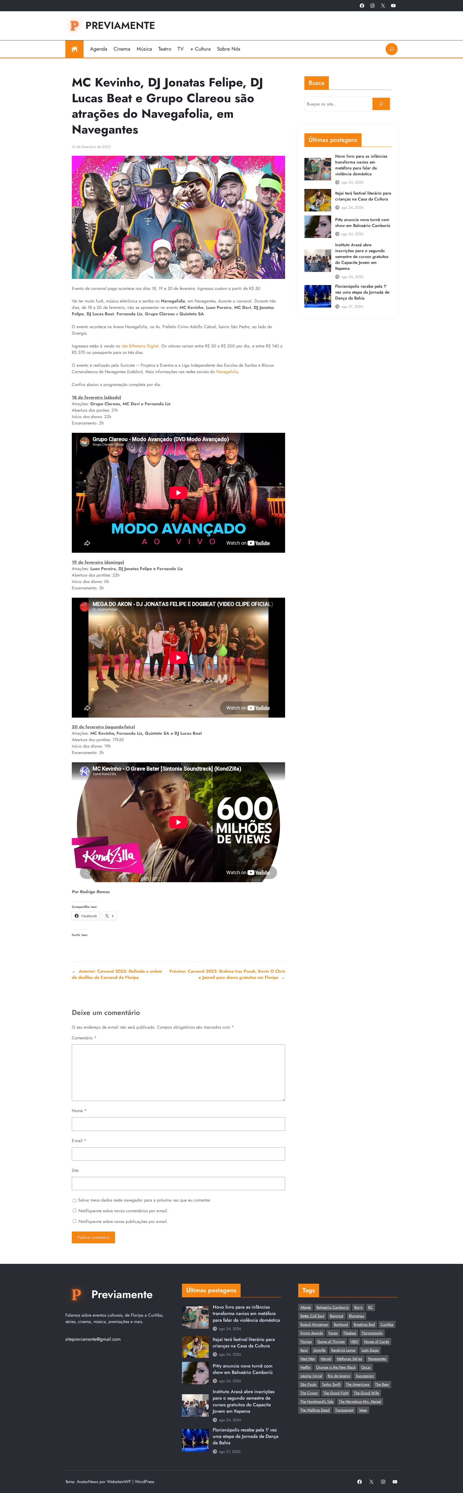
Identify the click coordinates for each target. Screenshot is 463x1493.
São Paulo (308, 1384)
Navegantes (377, 1358)
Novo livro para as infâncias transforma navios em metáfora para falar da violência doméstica (361, 165)
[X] (383, 5)
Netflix (305, 1367)
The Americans (357, 1384)
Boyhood (341, 1324)
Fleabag (349, 1333)
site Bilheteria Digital (140, 346)
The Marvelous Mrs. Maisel (360, 1401)
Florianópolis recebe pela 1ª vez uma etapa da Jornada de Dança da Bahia (362, 292)
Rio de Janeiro (339, 1375)
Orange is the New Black (336, 1367)
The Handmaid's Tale (316, 1401)
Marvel (326, 1358)
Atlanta (305, 1307)
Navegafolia (227, 372)
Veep (363, 1410)
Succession (365, 1375)
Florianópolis (372, 1333)
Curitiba (386, 1324)
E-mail (79, 1141)
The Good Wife (366, 1393)
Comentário (84, 1038)
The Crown (309, 1393)
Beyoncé (336, 1315)
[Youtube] (393, 5)
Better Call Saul (312, 1315)
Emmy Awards (311, 1333)
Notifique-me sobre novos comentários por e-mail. (123, 1211)
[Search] (381, 104)
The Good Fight (335, 1393)
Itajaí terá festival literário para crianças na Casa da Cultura (363, 196)
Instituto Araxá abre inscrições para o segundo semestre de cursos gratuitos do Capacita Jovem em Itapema (362, 256)
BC (370, 1307)
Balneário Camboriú (332, 1307)
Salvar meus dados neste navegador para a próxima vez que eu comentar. (144, 1200)
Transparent (344, 1410)
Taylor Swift (331, 1384)
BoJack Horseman (314, 1324)
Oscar (366, 1367)
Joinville (319, 1350)
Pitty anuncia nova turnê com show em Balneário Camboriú (362, 223)
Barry (358, 1307)
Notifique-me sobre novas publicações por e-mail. (123, 1221)
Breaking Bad (364, 1324)
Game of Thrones (331, 1341)
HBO (354, 1341)
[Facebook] (362, 5)
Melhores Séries (349, 1358)
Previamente (120, 25)
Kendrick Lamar (343, 1350)
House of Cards (376, 1341)
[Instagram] (372, 5)
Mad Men (307, 1358)
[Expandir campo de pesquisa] (392, 49)
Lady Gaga (370, 1350)
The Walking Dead (315, 1410)
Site (75, 1170)
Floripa (306, 1341)
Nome (79, 1111)
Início (74, 49)
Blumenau (356, 1315)
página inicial (311, 1375)
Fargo (333, 1333)
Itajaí (304, 1350)
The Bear (382, 1384)
